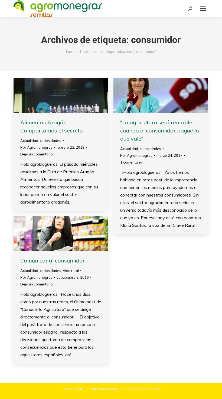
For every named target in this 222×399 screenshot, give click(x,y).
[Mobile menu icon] (203, 8)
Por (36, 147)
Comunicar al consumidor (52, 260)
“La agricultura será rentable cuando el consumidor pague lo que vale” (159, 130)
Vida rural (71, 270)
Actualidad (29, 140)
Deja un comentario (36, 154)
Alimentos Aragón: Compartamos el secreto (51, 126)
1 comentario (131, 162)
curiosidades (50, 140)
